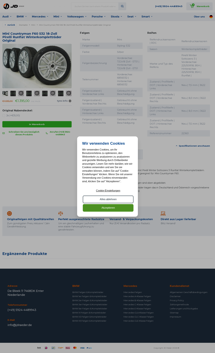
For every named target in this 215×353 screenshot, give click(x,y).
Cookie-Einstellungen (108, 190)
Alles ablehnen (108, 199)
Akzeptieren (108, 207)
